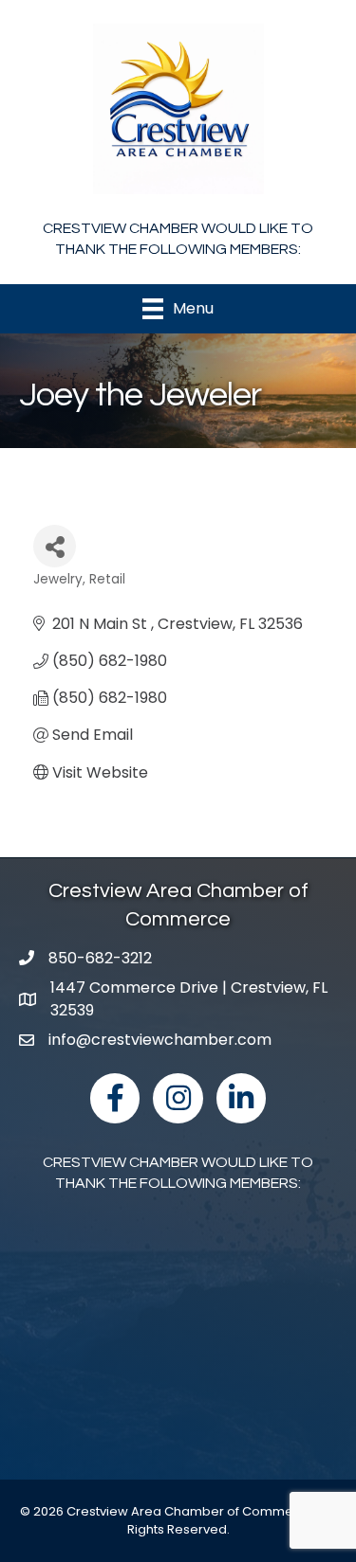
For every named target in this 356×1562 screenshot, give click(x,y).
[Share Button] (54, 546)
